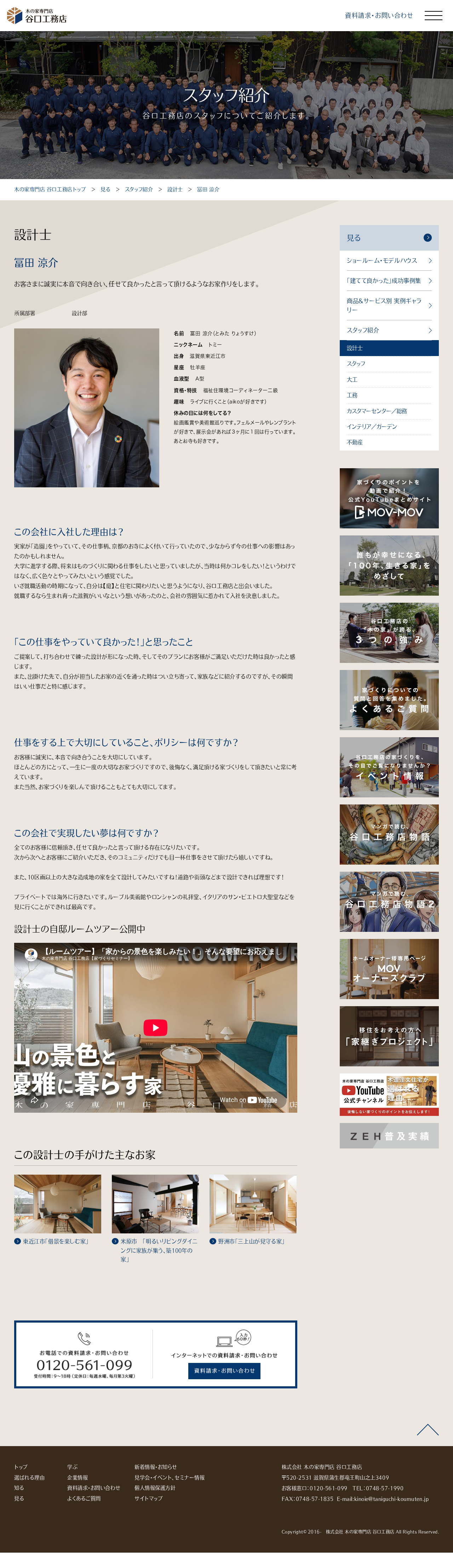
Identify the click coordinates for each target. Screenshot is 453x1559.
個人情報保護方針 (155, 1487)
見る (105, 189)
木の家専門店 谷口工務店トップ (50, 189)
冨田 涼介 (208, 189)
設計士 (175, 189)
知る (19, 1487)
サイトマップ (148, 1498)
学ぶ (72, 1467)
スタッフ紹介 (139, 189)
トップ (21, 1467)
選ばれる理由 (29, 1477)
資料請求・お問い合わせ (379, 15)
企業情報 (77, 1477)
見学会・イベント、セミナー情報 (169, 1477)
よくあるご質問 (84, 1498)
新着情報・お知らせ (155, 1467)
